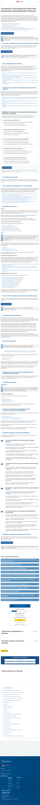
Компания (19, 777)
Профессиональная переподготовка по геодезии (12, 696)
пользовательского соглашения (23, 617)
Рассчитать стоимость (6, 304)
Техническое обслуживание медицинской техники (12, 700)
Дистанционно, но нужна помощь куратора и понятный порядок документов (18, 151)
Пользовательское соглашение (6, 773)
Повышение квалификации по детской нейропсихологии (13, 735)
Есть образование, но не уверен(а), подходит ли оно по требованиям (16, 133)
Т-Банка (24, 624)
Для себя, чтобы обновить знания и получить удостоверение (15, 159)
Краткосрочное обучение (10, 781)
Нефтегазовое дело (6, 708)
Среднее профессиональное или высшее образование (14, 131)
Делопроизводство (6, 712)
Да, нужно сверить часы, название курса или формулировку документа (17, 142)
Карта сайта (3, 768)
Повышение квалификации (10, 783)
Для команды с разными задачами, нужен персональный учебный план (17, 162)
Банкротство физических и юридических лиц (11, 694)
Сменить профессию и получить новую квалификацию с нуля (15, 125)
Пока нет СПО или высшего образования (11, 134)
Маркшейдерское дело (7, 702)
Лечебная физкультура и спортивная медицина (11, 723)
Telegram (12, 799)
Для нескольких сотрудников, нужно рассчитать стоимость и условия (16, 161)
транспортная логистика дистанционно (23, 215)
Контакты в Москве (6, 790)
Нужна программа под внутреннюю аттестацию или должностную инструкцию (18, 144)
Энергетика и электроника (8, 706)
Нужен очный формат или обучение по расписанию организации (16, 153)
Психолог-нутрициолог (7, 721)
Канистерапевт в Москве (7, 731)
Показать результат (7, 167)
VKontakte (3, 799)
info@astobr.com (4, 797)
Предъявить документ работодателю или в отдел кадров (14, 123)
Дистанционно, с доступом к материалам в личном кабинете (15, 150)
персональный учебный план (14, 100)
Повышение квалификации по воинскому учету (11, 690)
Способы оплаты (18, 783)
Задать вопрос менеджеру (7, 542)
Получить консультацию (6, 51)
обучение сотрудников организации (20, 492)
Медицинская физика (7, 727)
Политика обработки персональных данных (4, 776)
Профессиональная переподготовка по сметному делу (13, 698)
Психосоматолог (6, 733)
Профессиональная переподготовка (11, 786)
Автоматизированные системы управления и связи (12, 714)
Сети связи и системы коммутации (9, 716)
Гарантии (18, 785)
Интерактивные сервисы (10, 789)
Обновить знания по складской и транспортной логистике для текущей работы (18, 122)
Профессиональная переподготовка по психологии (12, 729)
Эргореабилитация (6, 725)
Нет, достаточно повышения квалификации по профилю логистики (16, 140)
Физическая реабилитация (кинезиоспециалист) (12, 718)
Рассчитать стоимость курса (7, 33)
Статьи (18, 779)
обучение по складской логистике (18, 257)
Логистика (5, 710)
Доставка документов (18, 787)
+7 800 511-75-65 (6, 792)
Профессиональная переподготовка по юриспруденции (13, 692)
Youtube (16, 799)
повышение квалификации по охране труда (25, 422)
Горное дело (5, 704)
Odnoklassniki (8, 799)
